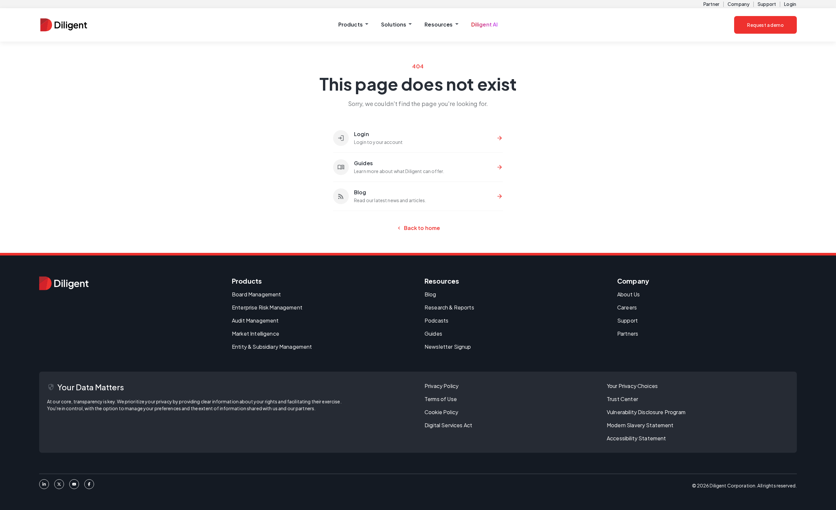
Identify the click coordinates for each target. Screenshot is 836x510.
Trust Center (622, 399)
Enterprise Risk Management (267, 307)
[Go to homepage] (63, 283)
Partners (627, 333)
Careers (627, 307)
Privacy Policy (441, 385)
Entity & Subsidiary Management (272, 346)
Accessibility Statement (636, 438)
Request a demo (765, 25)
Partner (711, 4)
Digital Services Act (448, 425)
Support (767, 4)
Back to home (418, 228)
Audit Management (255, 320)
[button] (353, 25)
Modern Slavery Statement (640, 425)
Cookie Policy (441, 412)
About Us (628, 294)
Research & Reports (449, 307)
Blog (430, 294)
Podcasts (436, 320)
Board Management (256, 294)
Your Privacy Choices (632, 385)
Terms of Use (441, 399)
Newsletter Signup (448, 346)
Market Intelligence (255, 333)
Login (790, 4)
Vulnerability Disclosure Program (646, 412)
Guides (433, 333)
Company (738, 4)
